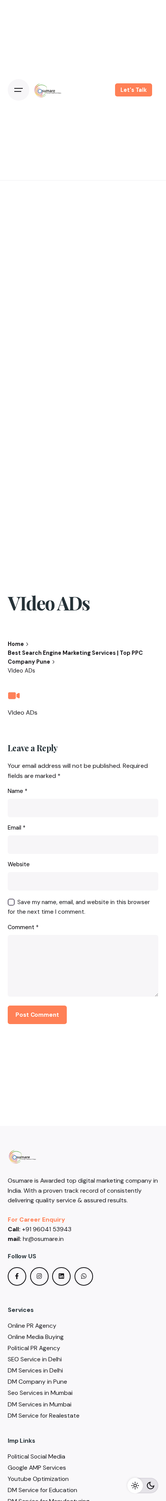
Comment (23, 927)
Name (17, 791)
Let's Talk (133, 89)
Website (19, 864)
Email (16, 827)
